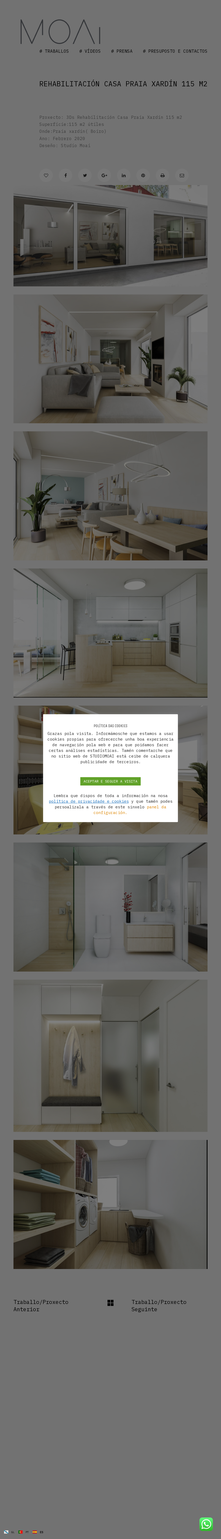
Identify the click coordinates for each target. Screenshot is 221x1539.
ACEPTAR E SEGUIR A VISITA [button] (110, 781)
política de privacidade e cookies (89, 801)
